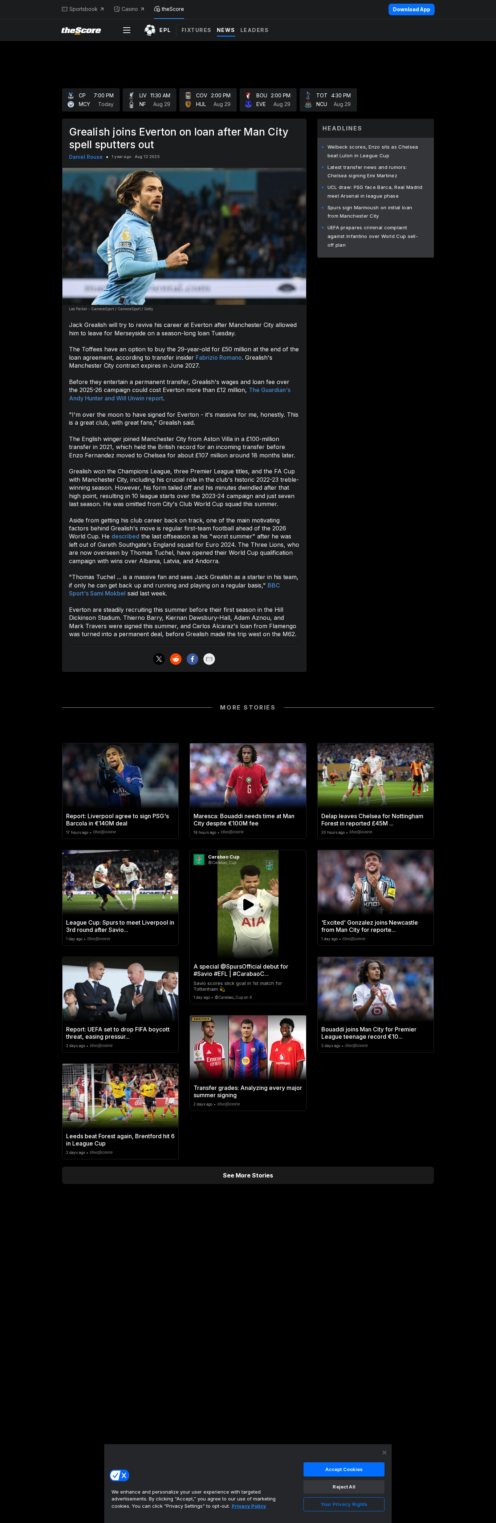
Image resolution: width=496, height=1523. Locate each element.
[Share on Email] (209, 659)
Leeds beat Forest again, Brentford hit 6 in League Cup (120, 1139)
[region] (248, 1483)
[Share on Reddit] (176, 659)
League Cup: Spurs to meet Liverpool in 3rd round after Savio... (120, 926)
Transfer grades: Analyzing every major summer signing (248, 1091)
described (125, 536)
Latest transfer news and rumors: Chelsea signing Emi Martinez (367, 171)
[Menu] (126, 30)
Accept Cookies (344, 1469)
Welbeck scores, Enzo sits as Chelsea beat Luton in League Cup (373, 151)
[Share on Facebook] (192, 659)
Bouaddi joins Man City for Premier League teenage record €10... (368, 1033)
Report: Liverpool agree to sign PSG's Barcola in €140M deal (117, 819)
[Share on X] (159, 659)
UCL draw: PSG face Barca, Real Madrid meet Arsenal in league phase (375, 191)
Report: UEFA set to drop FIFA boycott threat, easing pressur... (118, 1033)
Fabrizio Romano (219, 357)
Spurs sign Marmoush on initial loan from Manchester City (370, 212)
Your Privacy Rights (344, 1504)
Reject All (344, 1487)
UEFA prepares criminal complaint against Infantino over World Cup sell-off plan (373, 236)
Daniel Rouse (86, 157)
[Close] (384, 1452)
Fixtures (197, 30)
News (226, 30)
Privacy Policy (249, 1506)
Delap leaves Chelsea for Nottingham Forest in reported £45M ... (372, 819)
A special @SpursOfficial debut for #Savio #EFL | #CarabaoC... (241, 970)
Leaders (254, 30)
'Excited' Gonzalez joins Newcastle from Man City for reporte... (369, 926)
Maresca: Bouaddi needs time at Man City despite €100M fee (244, 819)
